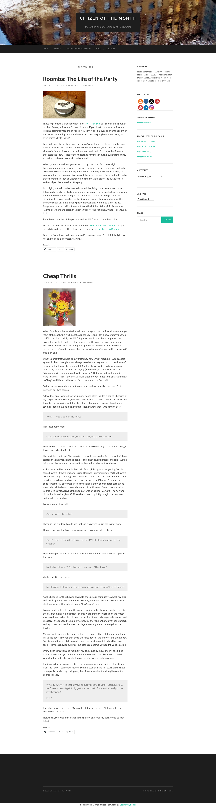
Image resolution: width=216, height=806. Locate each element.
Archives (110, 49)
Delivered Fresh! (144, 122)
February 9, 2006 (51, 85)
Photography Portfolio (78, 49)
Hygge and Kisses (144, 156)
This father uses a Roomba (104, 225)
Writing (58, 49)
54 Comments (86, 282)
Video (98, 49)
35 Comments (86, 85)
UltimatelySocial (128, 804)
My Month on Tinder (146, 141)
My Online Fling (144, 151)
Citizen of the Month (108, 18)
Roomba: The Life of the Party (80, 78)
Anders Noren (159, 791)
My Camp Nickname (146, 146)
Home (45, 49)
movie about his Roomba (107, 229)
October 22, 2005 (51, 282)
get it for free (93, 123)
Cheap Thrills (59, 276)
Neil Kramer (69, 85)
